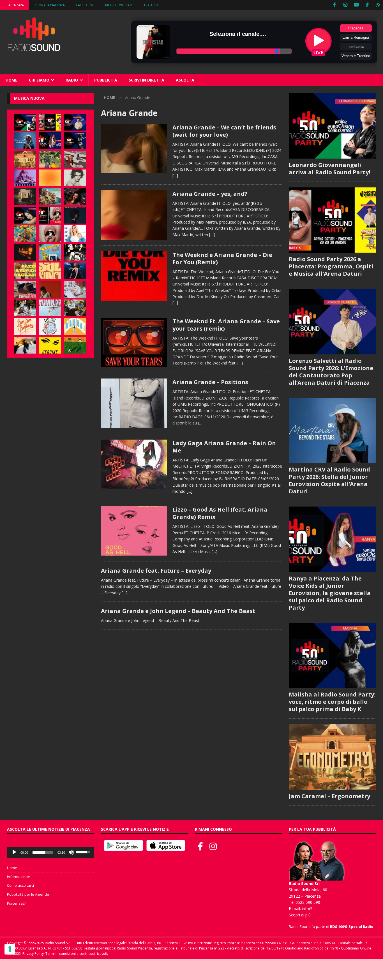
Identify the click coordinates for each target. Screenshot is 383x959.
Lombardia (355, 47)
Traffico (151, 5)
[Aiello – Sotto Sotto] (25, 345)
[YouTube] (356, 5)
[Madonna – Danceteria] (25, 177)
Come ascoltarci (20, 885)
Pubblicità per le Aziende (28, 894)
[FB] (334, 5)
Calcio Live (85, 5)
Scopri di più (300, 915)
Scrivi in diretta (146, 80)
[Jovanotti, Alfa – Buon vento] (75, 307)
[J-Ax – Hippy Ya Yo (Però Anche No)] (25, 289)
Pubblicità (105, 80)
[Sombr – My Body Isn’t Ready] (75, 177)
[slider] (43, 852)
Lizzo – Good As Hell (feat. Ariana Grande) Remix (219, 513)
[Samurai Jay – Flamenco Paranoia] (50, 307)
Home (11, 80)
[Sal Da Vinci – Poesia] (50, 271)
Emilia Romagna (355, 37)
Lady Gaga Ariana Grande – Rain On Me (224, 446)
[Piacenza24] (378, 5)
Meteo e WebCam (118, 5)
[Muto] (71, 852)
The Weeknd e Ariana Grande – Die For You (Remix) (222, 258)
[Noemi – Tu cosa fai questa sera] (75, 271)
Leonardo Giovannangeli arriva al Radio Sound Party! (329, 168)
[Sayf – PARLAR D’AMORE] (75, 196)
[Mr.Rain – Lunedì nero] (75, 289)
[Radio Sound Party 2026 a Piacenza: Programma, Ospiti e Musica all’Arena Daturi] (50, 122)
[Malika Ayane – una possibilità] (75, 252)
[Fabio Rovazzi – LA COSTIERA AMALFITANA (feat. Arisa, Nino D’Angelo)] (50, 196)
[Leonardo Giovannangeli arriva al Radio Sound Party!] (25, 122)
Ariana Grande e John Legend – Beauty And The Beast (178, 611)
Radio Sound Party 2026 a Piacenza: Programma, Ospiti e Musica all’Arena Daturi (331, 266)
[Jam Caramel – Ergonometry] (25, 159)
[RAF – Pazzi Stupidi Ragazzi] (25, 271)
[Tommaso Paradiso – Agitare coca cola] (50, 177)
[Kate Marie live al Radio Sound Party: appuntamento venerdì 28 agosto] (25, 215)
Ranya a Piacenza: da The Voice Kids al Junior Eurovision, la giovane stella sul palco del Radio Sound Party (330, 593)
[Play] (14, 852)
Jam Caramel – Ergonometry (329, 796)
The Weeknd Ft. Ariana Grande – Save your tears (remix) (226, 324)
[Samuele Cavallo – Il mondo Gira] (25, 233)
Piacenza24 (15, 5)
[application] (50, 852)
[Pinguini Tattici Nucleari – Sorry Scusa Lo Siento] (75, 326)
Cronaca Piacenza (50, 5)
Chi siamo (39, 80)
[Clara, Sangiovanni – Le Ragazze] (25, 307)
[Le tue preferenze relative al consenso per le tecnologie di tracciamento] (9, 949)
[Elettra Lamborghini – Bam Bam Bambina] (25, 326)
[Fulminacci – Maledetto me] (75, 345)
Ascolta (185, 80)
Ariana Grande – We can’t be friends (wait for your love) (224, 131)
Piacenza (355, 28)
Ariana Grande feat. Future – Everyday (156, 570)
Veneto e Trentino (356, 56)
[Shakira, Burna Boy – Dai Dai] (50, 326)
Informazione (18, 876)
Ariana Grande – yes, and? (209, 194)
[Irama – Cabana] (50, 289)
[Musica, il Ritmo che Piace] (134, 148)
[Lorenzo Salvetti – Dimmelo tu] (75, 215)
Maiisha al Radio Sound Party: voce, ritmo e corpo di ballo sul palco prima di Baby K (332, 702)
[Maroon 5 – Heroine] (50, 345)
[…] (175, 175)
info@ (307, 908)
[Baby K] (75, 233)
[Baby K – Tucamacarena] (50, 252)
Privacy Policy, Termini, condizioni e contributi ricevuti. (65, 953)
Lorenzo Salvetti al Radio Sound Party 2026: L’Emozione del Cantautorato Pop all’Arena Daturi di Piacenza (331, 371)
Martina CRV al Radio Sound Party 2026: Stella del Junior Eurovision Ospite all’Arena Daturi (329, 480)
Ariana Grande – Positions (210, 382)
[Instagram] (345, 5)
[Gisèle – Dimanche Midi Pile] (25, 196)
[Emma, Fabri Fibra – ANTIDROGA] (75, 159)
